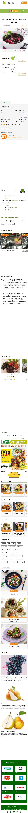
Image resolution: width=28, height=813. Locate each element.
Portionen (22, 192)
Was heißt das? (22, 61)
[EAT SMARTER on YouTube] (20, 812)
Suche (23, 11)
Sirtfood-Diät (4, 559)
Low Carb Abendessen (19, 495)
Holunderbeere (5, 221)
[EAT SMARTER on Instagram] (14, 812)
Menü (2, 11)
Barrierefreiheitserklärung (10, 809)
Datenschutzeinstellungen (8, 807)
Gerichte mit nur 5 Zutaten (14, 646)
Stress (17, 552)
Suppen (13, 543)
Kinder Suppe (21, 562)
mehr (25, 110)
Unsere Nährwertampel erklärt (13, 124)
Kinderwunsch (12, 546)
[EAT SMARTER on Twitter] (17, 812)
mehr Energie (4, 556)
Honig (7, 205)
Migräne (16, 549)
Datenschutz (17, 806)
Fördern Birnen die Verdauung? (8, 731)
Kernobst (3, 543)
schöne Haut (12, 556)
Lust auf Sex (12, 559)
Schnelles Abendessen (14, 593)
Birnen (8, 198)
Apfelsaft (8, 203)
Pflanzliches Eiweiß (18, 513)
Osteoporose (20, 546)
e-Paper (25, 471)
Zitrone (15, 207)
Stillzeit (3, 549)
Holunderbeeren (10, 196)
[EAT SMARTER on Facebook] (7, 812)
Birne (23, 221)
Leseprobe (3, 471)
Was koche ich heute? (14, 619)
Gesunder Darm (20, 559)
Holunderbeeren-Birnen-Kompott (10, 375)
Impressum (10, 806)
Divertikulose (10, 549)
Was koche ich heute (6, 533)
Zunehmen (19, 556)
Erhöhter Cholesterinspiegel (7, 552)
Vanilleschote (9, 210)
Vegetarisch (4, 546)
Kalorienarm (4, 562)
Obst (9, 543)
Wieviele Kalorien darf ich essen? (21, 74)
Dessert (19, 543)
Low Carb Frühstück (6, 495)
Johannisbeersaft (16, 200)
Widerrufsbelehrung (21, 807)
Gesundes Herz (12, 562)
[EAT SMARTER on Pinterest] (10, 812)
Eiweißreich (6, 513)
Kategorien (21, 809)
